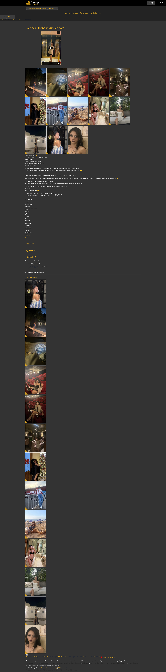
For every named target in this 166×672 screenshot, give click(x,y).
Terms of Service (70, 670)
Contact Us (66, 668)
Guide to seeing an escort (72, 656)
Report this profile (32, 277)
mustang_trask (34, 266)
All (4, 17)
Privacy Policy (53, 668)
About (33, 656)
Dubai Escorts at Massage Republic (32, 3)
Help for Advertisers (59, 656)
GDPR (59, 668)
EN (150, 3)
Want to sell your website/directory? (90, 656)
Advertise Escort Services (46, 656)
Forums (28, 656)
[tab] (83, 243)
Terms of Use (44, 668)
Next (9, 17)
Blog (37, 656)
